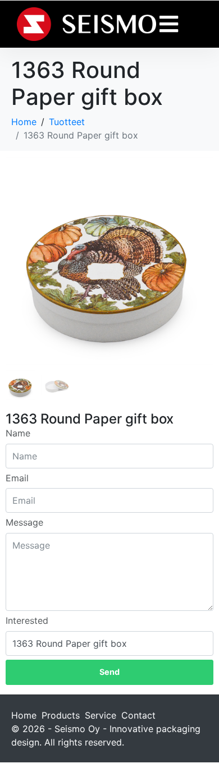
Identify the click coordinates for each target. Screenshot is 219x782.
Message (24, 522)
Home (23, 715)
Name (18, 433)
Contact (138, 715)
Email (17, 478)
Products (61, 715)
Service (100, 715)
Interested (27, 620)
